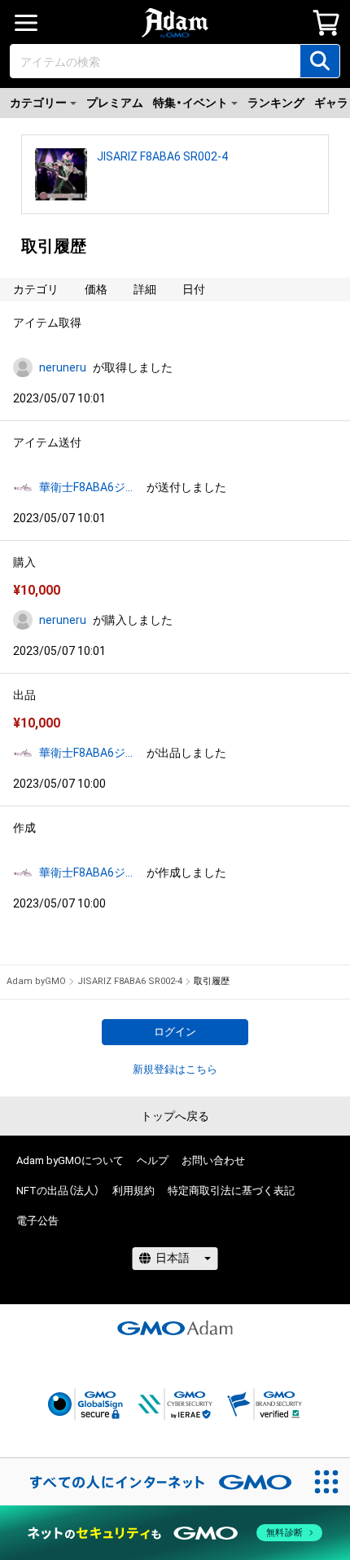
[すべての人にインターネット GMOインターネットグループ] (151, 1481)
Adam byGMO (36, 981)
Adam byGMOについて (70, 1160)
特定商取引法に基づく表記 (231, 1190)
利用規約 (133, 1190)
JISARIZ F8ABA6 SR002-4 (162, 156)
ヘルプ (152, 1160)
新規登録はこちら (175, 1069)
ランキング (275, 102)
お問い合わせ (213, 1160)
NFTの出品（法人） (57, 1190)
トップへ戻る (175, 1116)
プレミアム (114, 102)
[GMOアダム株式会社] (175, 1328)
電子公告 (37, 1221)
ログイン (175, 1032)
